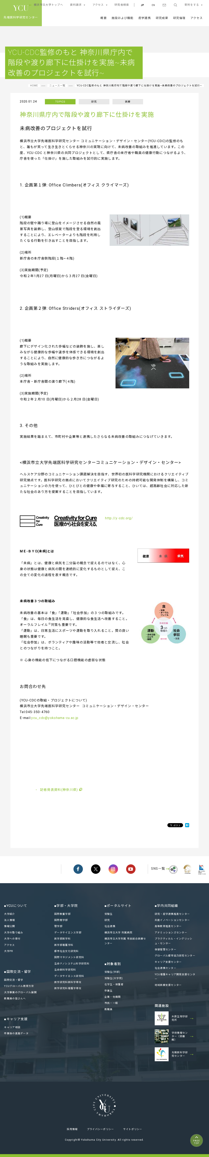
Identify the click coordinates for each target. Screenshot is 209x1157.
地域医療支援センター (168, 985)
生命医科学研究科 (65, 969)
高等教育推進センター (168, 926)
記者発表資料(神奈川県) (59, 790)
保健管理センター (165, 949)
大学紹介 (9, 914)
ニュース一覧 (57, 85)
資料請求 (76, 4)
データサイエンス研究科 (69, 976)
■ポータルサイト (117, 906)
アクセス (98, 4)
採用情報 (72, 1129)
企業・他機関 (112, 996)
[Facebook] (78, 869)
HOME (34, 85)
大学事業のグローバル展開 (20, 992)
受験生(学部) (112, 972)
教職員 (108, 1009)
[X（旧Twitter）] (95, 869)
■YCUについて (15, 906)
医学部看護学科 (63, 945)
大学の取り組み (13, 932)
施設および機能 (122, 18)
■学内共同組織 (166, 906)
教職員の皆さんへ (15, 998)
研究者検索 (122, 4)
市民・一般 (111, 1003)
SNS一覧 (158, 869)
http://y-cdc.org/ (119, 518)
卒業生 (108, 990)
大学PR (8, 951)
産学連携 (144, 18)
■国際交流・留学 (17, 972)
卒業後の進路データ (16, 1033)
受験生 (108, 914)
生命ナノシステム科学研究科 (71, 963)
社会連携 (109, 926)
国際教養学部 (62, 914)
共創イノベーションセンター (172, 920)
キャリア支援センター (168, 962)
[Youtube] (131, 869)
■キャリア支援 (16, 1019)
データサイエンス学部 (67, 932)
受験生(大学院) (113, 978)
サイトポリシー (132, 1129)
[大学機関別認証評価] (173, 874)
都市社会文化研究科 (66, 951)
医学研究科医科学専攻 (67, 982)
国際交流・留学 (13, 980)
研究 (107, 920)
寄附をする (192, 4)
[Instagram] (113, 869)
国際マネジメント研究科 (69, 957)
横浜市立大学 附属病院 (118, 932)
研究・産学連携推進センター (172, 914)
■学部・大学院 (66, 906)
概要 (103, 18)
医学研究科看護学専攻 (67, 988)
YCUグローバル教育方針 (19, 986)
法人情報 (9, 920)
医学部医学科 (62, 938)
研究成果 (162, 18)
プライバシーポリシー (100, 1129)
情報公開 (9, 926)
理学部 (58, 926)
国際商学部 (61, 920)
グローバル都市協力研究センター (175, 955)
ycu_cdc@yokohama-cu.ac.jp (54, 718)
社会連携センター (165, 968)
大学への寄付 (12, 938)
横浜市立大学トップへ (48, 4)
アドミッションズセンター (171, 932)
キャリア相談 (12, 1027)
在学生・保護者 (113, 984)
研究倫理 (179, 18)
